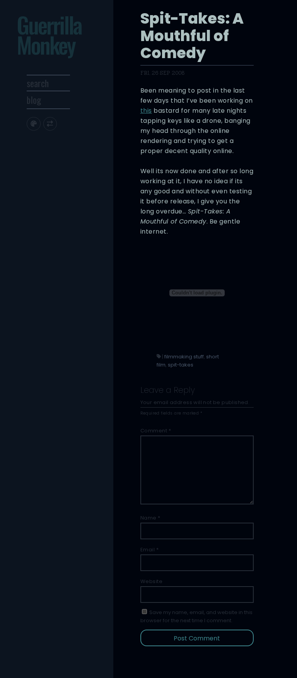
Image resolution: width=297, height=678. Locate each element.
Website (151, 581)
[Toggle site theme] (33, 124)
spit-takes (180, 364)
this (146, 110)
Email (149, 549)
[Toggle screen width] (50, 124)
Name (150, 517)
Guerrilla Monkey (49, 34)
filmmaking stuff (184, 356)
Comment (155, 430)
